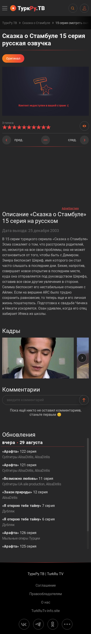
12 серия (25, 495)
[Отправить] (84, 400)
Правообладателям (45, 594)
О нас (45, 602)
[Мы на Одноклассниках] (52, 624)
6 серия (28, 522)
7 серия (28, 508)
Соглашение (46, 586)
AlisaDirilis (42, 457)
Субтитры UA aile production (23, 484)
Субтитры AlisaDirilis (17, 457)
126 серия (21, 535)
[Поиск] (72, 8)
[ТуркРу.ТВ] (27, 8)
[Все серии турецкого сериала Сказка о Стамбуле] (45, 140)
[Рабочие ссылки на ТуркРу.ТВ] (67, 624)
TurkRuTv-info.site (45, 611)
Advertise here (70, 208)
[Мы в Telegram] (38, 624)
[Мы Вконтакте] (24, 624)
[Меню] (5, 8)
